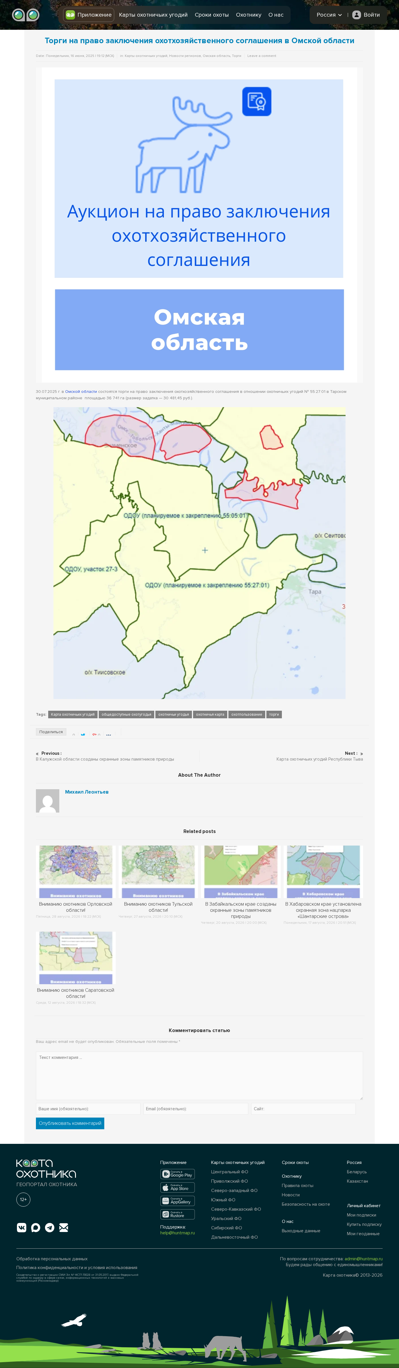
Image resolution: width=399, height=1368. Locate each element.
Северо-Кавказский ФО (236, 1209)
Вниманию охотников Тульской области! (158, 907)
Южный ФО (223, 1200)
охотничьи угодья (173, 714)
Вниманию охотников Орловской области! (75, 907)
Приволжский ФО (229, 1181)
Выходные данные (301, 1231)
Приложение (94, 14)
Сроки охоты (212, 14)
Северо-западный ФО (234, 1190)
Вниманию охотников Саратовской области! (75, 993)
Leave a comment (261, 56)
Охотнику (248, 14)
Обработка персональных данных (52, 1259)
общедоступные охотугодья (126, 714)
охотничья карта (210, 714)
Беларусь (357, 1172)
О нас (276, 14)
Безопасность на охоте (306, 1204)
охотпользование (246, 714)
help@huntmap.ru (177, 1233)
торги (274, 714)
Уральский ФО (226, 1218)
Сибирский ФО (226, 1228)
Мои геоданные (363, 1234)
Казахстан (357, 1181)
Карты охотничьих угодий (153, 14)
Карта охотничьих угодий (73, 714)
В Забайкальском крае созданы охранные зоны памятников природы (240, 910)
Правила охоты (297, 1185)
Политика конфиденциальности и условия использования (76, 1268)
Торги (236, 56)
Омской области (81, 391)
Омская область (216, 56)
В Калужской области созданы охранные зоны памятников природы (105, 756)
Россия (354, 1162)
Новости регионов (185, 56)
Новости (291, 1195)
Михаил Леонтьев (87, 792)
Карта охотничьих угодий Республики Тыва (320, 756)
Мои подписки (361, 1215)
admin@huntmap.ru (364, 1259)
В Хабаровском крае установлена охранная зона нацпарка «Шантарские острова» (323, 910)
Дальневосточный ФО (234, 1237)
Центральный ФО (229, 1172)
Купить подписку (364, 1224)
